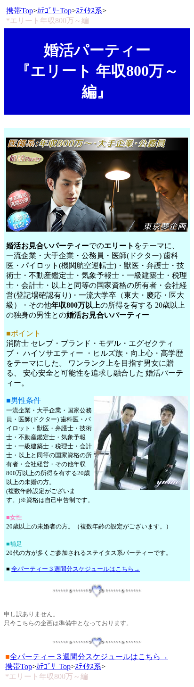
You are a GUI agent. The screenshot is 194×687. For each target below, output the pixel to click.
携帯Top (19, 11)
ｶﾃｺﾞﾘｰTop (54, 11)
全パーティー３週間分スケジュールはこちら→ (75, 568)
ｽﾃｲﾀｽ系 (89, 11)
